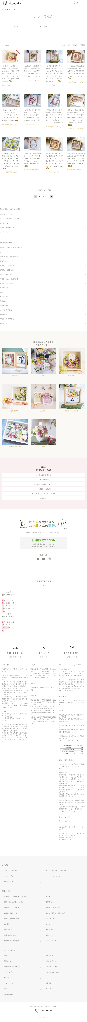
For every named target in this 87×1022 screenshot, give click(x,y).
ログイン (7, 989)
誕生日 (2, 252)
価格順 (75, 45)
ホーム (4, 9)
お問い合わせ (8, 994)
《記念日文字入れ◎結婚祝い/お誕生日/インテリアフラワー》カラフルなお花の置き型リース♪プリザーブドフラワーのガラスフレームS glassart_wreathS (54, 160)
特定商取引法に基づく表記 (13, 967)
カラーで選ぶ (13, 9)
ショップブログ (9, 972)
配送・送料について (52, 955)
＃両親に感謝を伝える (43, 475)
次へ (51, 196)
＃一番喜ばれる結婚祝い (43, 489)
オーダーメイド (5, 232)
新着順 (82, 45)
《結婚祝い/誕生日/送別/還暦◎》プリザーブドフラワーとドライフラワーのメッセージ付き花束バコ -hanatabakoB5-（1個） (32, 115)
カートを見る (50, 989)
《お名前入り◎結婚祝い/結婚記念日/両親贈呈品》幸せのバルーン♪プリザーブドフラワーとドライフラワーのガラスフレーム (32, 71)
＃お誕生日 (43, 498)
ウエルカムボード (5, 288)
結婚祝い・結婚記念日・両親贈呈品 (11, 248)
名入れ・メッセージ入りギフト (9, 218)
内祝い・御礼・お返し (7, 274)
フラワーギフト (5, 223)
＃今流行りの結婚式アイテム (43, 484)
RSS (5, 978)
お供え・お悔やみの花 (7, 283)
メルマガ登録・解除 (52, 972)
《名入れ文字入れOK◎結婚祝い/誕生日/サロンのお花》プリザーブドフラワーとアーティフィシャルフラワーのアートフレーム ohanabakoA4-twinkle (76, 116)
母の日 (2, 292)
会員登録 (49, 983)
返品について (8, 961)
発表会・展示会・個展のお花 (9, 279)
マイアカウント (9, 983)
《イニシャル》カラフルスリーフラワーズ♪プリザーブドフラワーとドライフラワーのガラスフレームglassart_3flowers (10, 115)
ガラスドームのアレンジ (7, 227)
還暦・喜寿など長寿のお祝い (9, 256)
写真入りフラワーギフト (7, 214)
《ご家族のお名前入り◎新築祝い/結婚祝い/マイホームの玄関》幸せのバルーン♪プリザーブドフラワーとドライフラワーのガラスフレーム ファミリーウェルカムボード (54, 73)
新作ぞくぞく (4, 314)
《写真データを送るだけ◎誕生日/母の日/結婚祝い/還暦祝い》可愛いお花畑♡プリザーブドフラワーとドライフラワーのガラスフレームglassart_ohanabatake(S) (10, 73)
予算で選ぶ (3, 301)
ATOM (10, 978)
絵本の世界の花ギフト (7, 310)
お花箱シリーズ (5, 323)
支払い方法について (52, 961)
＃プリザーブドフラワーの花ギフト (43, 493)
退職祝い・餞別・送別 (7, 270)
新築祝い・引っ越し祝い (7, 265)
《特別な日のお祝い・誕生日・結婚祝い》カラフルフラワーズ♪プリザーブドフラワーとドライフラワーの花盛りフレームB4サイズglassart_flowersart (10, 160)
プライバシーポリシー (53, 967)
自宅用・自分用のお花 (7, 319)
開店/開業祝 (3, 261)
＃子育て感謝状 (43, 479)
